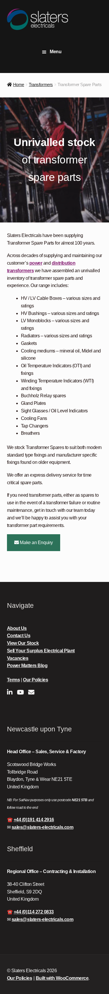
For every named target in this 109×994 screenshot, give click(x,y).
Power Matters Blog (27, 665)
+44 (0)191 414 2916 (34, 819)
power (35, 263)
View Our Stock (23, 643)
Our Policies (35, 679)
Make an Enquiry (36, 542)
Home (18, 84)
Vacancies (17, 658)
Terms (13, 679)
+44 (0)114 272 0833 (34, 911)
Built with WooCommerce (62, 978)
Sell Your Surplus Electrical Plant (41, 650)
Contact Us (18, 635)
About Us (17, 628)
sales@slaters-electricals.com (42, 827)
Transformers (41, 84)
